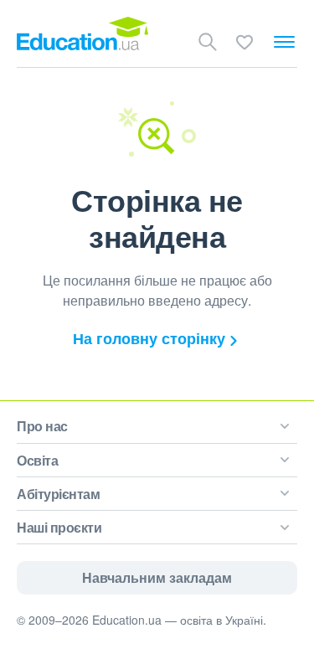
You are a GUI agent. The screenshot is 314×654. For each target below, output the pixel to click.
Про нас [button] (42, 425)
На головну (149, 338)
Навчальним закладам (157, 577)
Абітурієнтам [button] (58, 493)
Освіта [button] (37, 460)
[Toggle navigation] (284, 41)
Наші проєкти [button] (59, 527)
